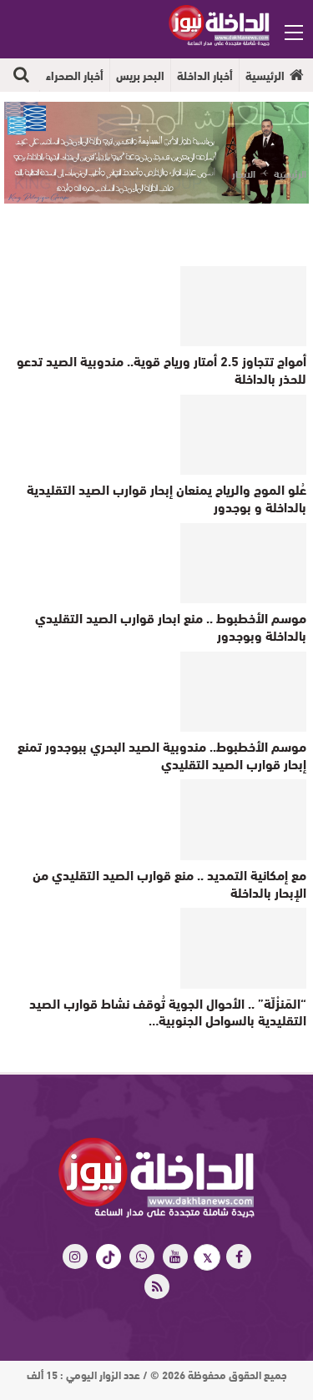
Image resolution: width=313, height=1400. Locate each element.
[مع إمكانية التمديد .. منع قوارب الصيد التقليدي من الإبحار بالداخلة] (243, 819)
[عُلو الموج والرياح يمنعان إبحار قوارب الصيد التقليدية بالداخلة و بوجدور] (243, 435)
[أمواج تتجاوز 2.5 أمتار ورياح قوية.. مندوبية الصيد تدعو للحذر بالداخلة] (243, 306)
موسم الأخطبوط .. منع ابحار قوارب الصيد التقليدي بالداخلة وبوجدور (170, 626)
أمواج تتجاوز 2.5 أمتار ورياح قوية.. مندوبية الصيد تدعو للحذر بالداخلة (161, 369)
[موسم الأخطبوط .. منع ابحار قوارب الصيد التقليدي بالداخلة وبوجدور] (243, 563)
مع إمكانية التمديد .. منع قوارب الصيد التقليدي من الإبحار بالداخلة (169, 883)
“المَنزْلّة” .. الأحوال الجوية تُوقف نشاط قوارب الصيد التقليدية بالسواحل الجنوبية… (167, 1011)
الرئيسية (265, 75)
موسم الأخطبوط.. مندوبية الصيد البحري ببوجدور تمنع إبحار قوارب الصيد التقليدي (162, 754)
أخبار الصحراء (74, 75)
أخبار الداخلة (205, 75)
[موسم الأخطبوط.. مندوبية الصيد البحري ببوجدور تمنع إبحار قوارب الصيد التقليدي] (243, 692)
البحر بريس (140, 75)
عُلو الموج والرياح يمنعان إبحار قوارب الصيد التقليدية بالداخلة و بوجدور (166, 497)
